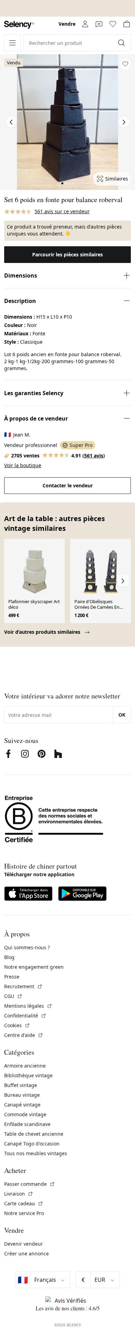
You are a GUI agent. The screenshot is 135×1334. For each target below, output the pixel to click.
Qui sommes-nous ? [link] (27, 947)
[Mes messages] (99, 24)
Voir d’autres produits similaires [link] (43, 632)
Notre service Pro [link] (24, 1213)
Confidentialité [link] (25, 1015)
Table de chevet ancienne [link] (33, 1134)
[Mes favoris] (113, 24)
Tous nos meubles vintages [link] (35, 1153)
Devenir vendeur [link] (23, 1243)
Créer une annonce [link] (26, 1253)
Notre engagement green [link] (34, 967)
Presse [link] (11, 976)
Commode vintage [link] (25, 1114)
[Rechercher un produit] (122, 42)
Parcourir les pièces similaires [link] (67, 254)
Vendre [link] (66, 24)
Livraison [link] (18, 1193)
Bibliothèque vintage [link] (28, 1075)
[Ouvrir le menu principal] (12, 42)
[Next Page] (123, 122)
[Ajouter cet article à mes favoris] (125, 64)
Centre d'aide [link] (23, 1035)
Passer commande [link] (29, 1184)
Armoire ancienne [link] (25, 1065)
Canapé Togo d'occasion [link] (32, 1143)
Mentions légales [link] (28, 1006)
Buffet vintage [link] (20, 1085)
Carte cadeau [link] (23, 1203)
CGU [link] (13, 996)
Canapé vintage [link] (22, 1104)
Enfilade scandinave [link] (27, 1124)
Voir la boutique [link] (22, 465)
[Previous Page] (11, 122)
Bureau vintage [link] (22, 1095)
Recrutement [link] (23, 986)
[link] (19, 25)
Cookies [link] (17, 1025)
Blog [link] (9, 957)
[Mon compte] (85, 24)
